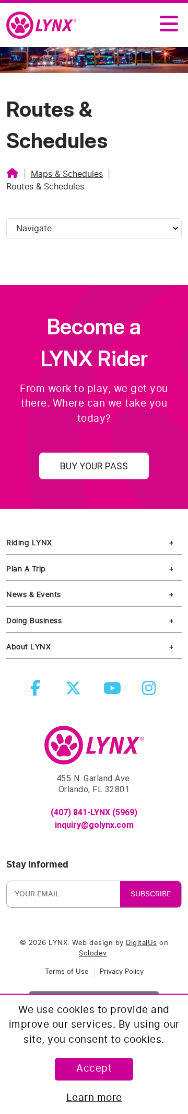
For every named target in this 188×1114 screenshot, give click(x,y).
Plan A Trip (26, 569)
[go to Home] (94, 749)
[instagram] (151, 691)
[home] (45, 25)
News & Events (33, 595)
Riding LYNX (29, 543)
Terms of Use (67, 972)
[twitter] (75, 691)
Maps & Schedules (67, 174)
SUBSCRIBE (151, 894)
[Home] (12, 174)
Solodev (93, 953)
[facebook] (38, 691)
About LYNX (28, 647)
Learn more (94, 1098)
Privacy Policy (122, 972)
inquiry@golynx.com (94, 825)
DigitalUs (141, 943)
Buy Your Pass (94, 465)
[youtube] (113, 691)
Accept (94, 1069)
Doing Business (34, 621)
